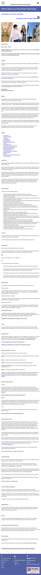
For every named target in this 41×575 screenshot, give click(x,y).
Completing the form (7, 144)
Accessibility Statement (31, 560)
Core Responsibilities (7, 136)
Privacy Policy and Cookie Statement (31, 558)
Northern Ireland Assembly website (30, 543)
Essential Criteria (7, 139)
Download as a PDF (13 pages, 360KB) (26, 18)
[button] (38, 3)
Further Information (7, 156)
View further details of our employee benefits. (9, 481)
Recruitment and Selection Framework (10, 145)
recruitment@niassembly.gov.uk (7, 444)
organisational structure (5, 127)
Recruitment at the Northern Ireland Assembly (20, 4)
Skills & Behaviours (7, 140)
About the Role (6, 135)
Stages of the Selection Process (9, 147)
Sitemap (28, 562)
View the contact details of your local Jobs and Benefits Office (12, 451)
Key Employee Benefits (8, 149)
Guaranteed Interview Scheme (9, 148)
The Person (6, 138)
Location (5, 143)
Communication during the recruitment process (12, 154)
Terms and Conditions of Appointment (10, 151)
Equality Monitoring (7, 152)
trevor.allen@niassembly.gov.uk (7, 86)
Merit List (5, 153)
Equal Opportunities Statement (9, 142)
